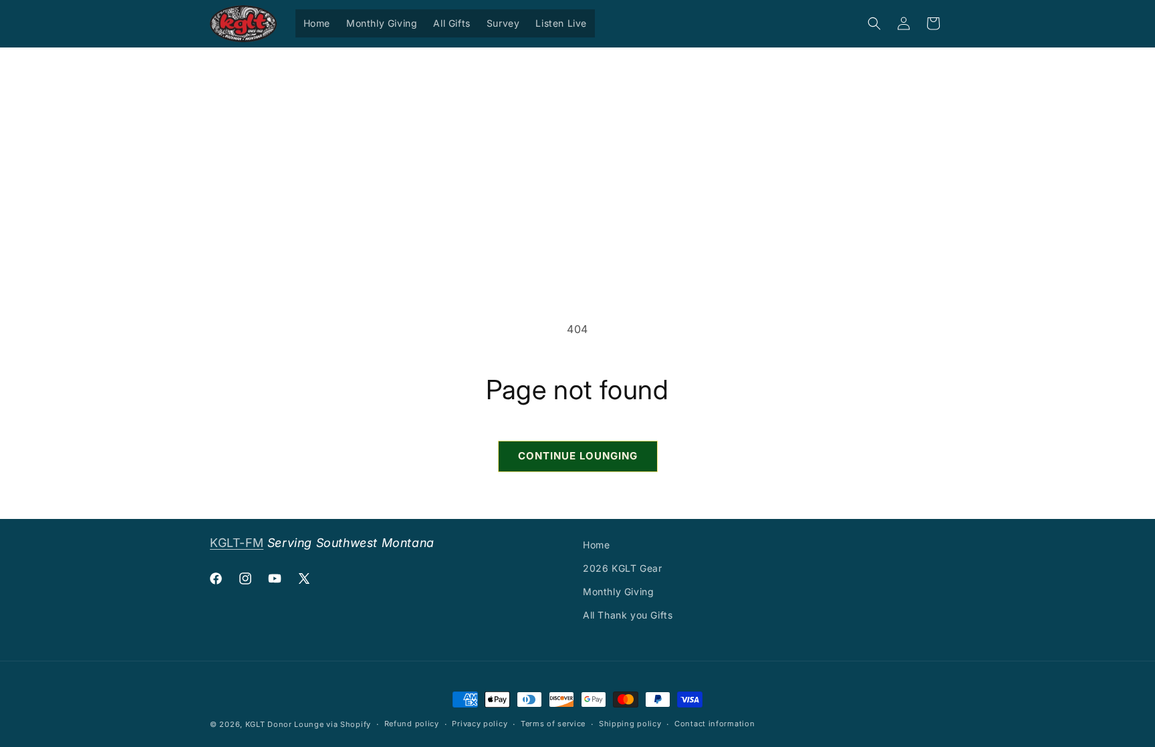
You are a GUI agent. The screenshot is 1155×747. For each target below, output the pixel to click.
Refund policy (411, 723)
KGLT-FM (236, 543)
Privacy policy (479, 723)
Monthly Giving (618, 591)
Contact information (714, 723)
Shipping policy (630, 723)
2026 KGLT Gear (622, 568)
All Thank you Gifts (627, 615)
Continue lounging (578, 455)
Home (596, 544)
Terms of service (553, 723)
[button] (874, 23)
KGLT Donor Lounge (284, 724)
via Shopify (348, 724)
